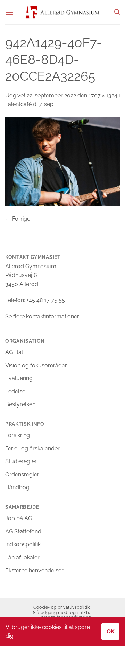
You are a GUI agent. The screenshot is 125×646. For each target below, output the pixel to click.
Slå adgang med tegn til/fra (62, 612)
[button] (9, 12)
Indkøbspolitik (23, 544)
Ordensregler (22, 474)
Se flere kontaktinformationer (42, 316)
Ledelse (15, 391)
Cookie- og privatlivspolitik (61, 607)
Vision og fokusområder (36, 365)
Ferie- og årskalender (32, 448)
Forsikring (17, 435)
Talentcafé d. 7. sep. (30, 104)
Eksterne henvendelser (34, 570)
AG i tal (14, 352)
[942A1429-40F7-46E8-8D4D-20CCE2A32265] (62, 161)
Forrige (17, 218)
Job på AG (18, 518)
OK (111, 631)
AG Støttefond (23, 531)
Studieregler (21, 461)
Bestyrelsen (20, 404)
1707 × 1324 (103, 95)
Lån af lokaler (22, 557)
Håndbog (17, 487)
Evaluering (19, 378)
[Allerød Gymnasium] (62, 12)
